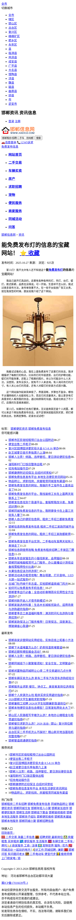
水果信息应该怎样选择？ (24, 571)
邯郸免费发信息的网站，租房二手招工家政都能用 (39, 534)
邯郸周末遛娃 (62, 816)
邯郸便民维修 (45, 816)
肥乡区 (12, 40)
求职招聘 (15, 187)
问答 (11, 227)
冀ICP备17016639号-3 (14, 882)
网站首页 (15, 154)
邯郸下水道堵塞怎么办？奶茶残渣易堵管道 (35, 647)
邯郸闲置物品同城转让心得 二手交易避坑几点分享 (39, 670)
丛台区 (12, 27)
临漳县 (12, 53)
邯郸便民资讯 (19, 428)
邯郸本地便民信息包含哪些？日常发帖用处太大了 (39, 707)
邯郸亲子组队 (27, 816)
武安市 (12, 103)
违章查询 (8, 142)
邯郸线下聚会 (39, 812)
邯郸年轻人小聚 (41, 808)
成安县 (12, 61)
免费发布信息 (9, 146)
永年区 (12, 44)
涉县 (11, 78)
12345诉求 (25, 142)
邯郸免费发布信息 (39, 428)
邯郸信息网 (8, 234)
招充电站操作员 (18, 468)
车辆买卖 (15, 170)
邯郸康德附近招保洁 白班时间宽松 (30, 472)
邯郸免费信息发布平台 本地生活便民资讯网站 (37, 477)
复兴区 (12, 31)
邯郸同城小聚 (27, 820)
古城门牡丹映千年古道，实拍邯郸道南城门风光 (38, 583)
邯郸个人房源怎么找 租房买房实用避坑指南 (35, 695)
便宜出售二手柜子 (19, 444)
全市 (11, 15)
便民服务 (15, 203)
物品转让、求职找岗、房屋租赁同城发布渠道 (36, 481)
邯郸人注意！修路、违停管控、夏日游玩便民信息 (39, 456)
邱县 (11, 95)
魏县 (11, 82)
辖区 (11, 19)
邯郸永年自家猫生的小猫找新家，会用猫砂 (35, 558)
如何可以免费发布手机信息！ (26, 587)
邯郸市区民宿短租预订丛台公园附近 (31, 440)
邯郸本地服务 (9, 820)
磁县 (11, 86)
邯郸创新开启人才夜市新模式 (26, 600)
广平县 (12, 65)
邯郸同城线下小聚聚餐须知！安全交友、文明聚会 (39, 663)
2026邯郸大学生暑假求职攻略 (26, 699)
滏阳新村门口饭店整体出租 (25, 464)
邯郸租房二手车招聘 (14, 803)
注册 (18, 121)
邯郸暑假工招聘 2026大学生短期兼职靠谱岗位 (37, 703)
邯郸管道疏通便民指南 (22, 740)
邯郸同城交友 (21, 808)
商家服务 (15, 211)
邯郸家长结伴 (60, 808)
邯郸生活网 (23, 812)
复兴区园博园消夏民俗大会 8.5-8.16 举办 (33, 448)
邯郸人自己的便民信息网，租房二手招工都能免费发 (41, 519)
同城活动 (15, 219)
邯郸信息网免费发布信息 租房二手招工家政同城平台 (41, 526)
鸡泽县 (12, 57)
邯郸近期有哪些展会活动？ (25, 651)
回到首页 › (7, 832)
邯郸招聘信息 (45, 820)
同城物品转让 (59, 803)
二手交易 (15, 162)
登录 (11, 121)
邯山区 (12, 23)
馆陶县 (12, 74)
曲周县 (12, 91)
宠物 (11, 195)
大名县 (12, 70)
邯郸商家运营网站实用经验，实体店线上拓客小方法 (41, 640)
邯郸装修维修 (57, 812)
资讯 (21, 234)
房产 (11, 179)
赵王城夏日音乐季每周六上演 (26, 452)
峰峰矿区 (14, 36)
